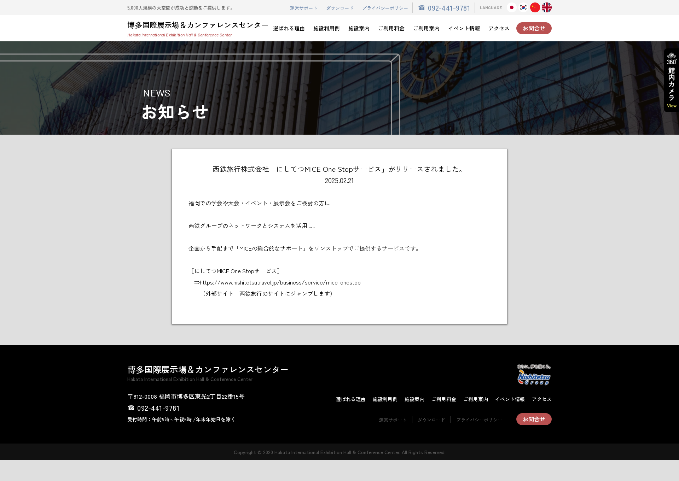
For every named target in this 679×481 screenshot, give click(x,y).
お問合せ (534, 28)
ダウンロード (340, 8)
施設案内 (359, 28)
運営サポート (304, 8)
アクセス (499, 28)
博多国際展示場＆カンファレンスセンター (197, 28)
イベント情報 (464, 28)
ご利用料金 (391, 28)
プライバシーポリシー (385, 8)
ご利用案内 (426, 28)
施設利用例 (326, 28)
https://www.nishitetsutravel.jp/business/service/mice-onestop (280, 282)
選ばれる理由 (289, 28)
